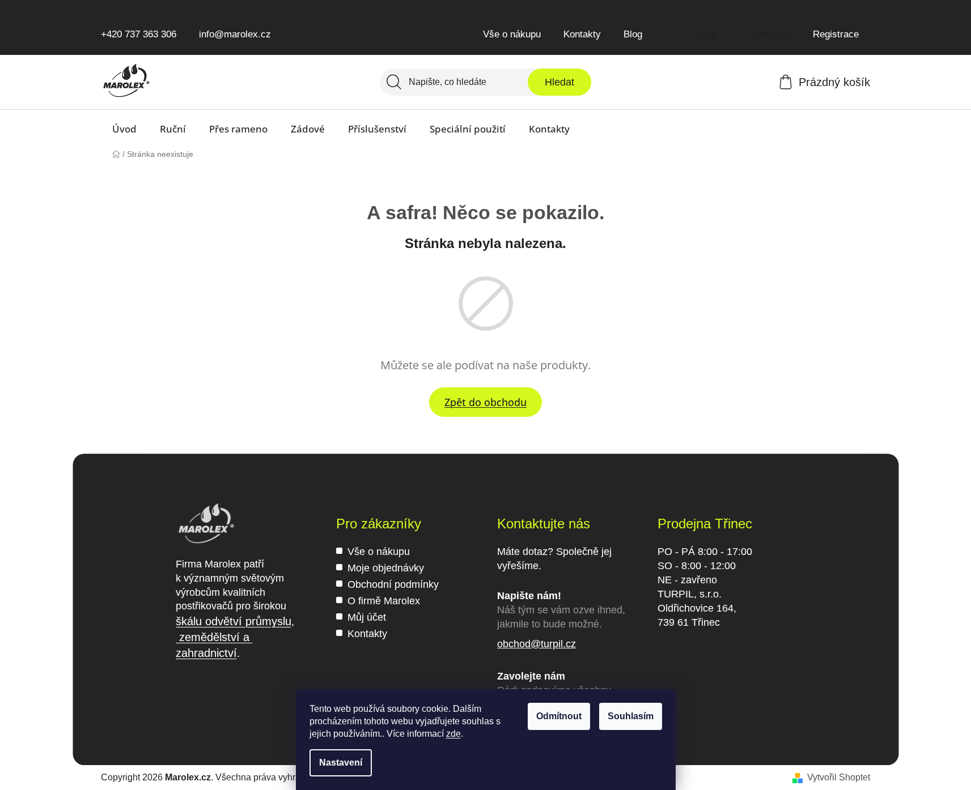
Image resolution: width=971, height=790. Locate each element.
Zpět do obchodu (485, 402)
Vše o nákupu (512, 34)
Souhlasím (631, 716)
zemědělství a (214, 637)
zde (453, 733)
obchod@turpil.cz (536, 644)
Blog (633, 34)
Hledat (559, 82)
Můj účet (366, 617)
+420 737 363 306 (138, 34)
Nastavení (340, 762)
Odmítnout (559, 716)
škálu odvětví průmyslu (233, 621)
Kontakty (582, 34)
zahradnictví (206, 653)
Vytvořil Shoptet (838, 777)
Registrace (836, 34)
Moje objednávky (385, 568)
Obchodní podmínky (393, 584)
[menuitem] (124, 129)
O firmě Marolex (383, 601)
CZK (710, 34)
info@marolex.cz (235, 34)
